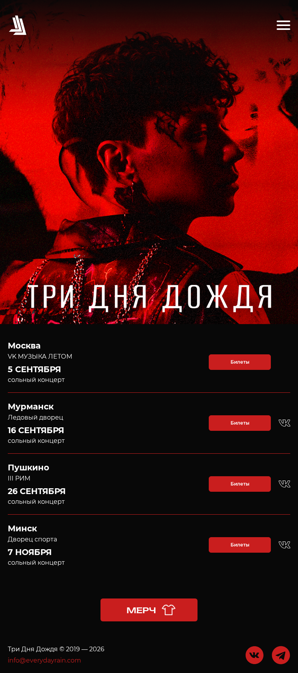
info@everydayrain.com (44, 660)
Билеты (239, 362)
